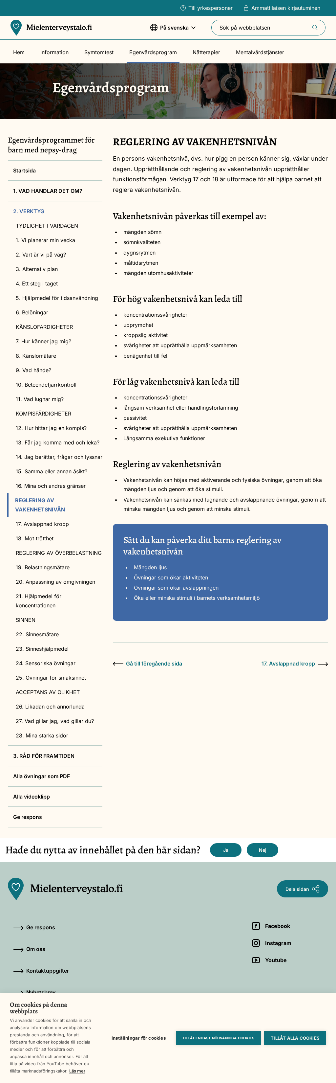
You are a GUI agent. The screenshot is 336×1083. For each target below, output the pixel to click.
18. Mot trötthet (34, 538)
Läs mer (77, 1070)
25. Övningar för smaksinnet (51, 677)
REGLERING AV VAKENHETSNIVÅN (40, 505)
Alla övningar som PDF (41, 776)
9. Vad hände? (33, 370)
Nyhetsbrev (40, 992)
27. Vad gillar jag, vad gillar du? (55, 721)
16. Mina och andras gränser (51, 486)
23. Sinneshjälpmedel (42, 648)
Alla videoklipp (31, 796)
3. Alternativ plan (37, 269)
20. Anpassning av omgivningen (55, 581)
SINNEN (25, 620)
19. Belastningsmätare (43, 567)
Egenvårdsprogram (153, 52)
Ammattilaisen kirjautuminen (285, 8)
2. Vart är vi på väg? (41, 254)
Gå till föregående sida (154, 663)
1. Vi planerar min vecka (45, 240)
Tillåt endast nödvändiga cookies (218, 1038)
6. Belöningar (32, 312)
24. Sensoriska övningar (45, 663)
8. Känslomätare (36, 355)
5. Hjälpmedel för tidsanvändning (57, 298)
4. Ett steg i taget (37, 283)
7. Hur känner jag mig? (43, 341)
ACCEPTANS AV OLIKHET (48, 692)
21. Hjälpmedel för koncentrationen (38, 601)
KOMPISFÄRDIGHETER (43, 413)
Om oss (35, 949)
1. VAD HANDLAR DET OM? (47, 191)
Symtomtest (99, 52)
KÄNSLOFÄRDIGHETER (44, 327)
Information (54, 52)
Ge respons (27, 817)
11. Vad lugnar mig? (40, 399)
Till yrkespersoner (210, 8)
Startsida (24, 170)
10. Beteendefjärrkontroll (46, 384)
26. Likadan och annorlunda (50, 706)
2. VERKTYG (28, 211)
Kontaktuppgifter (47, 970)
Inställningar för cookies (139, 1038)
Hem (19, 52)
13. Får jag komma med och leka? (57, 442)
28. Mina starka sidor (42, 735)
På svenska (169, 30)
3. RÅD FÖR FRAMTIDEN (43, 756)
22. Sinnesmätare (37, 634)
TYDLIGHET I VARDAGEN (47, 225)
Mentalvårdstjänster (260, 52)
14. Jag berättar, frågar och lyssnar (59, 457)
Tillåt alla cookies (295, 1038)
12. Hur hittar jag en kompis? (51, 428)
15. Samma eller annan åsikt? (51, 471)
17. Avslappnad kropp (42, 524)
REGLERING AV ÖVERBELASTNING (59, 553)
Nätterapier (206, 52)
